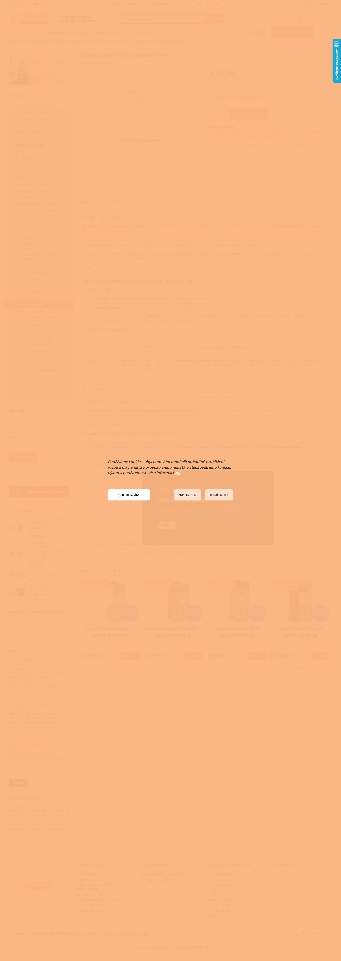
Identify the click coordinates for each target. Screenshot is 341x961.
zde (178, 472)
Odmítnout (219, 495)
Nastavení (187, 495)
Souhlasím (128, 495)
